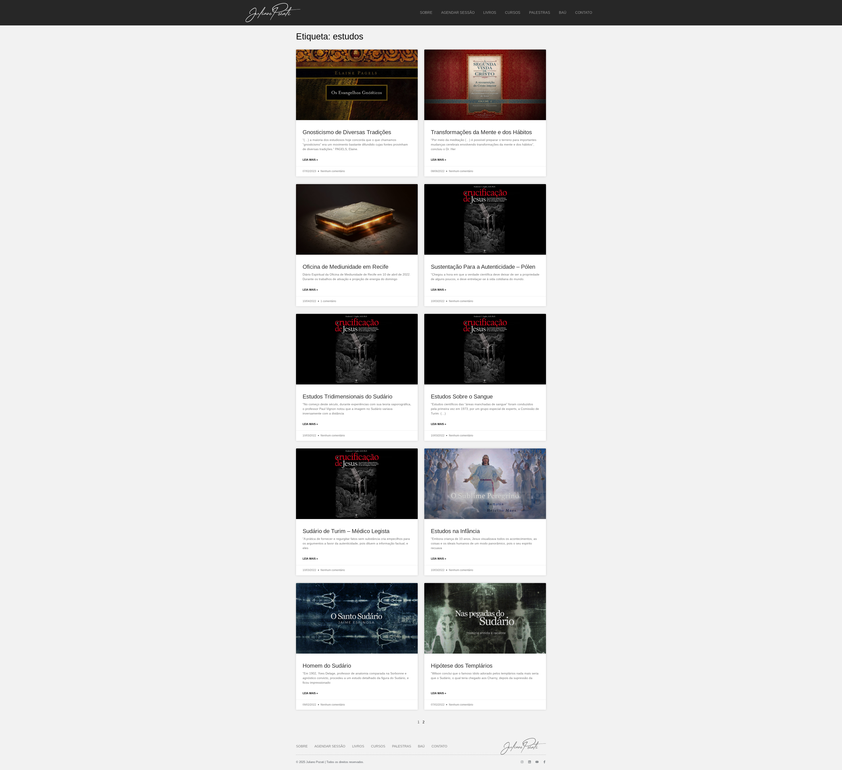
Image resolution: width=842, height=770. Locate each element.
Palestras (539, 12)
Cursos (512, 12)
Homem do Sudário (327, 665)
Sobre (426, 12)
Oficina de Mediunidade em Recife (345, 266)
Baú (562, 12)
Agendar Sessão (458, 12)
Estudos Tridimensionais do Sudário (347, 396)
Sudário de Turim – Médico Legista (346, 531)
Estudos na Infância (455, 531)
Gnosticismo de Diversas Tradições (347, 132)
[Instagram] (522, 761)
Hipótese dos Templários (461, 665)
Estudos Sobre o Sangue (462, 396)
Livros (489, 12)
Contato (583, 12)
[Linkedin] (529, 761)
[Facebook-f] (544, 761)
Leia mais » (310, 159)
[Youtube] (537, 761)
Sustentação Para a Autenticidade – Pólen (483, 266)
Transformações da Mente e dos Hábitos (481, 132)
